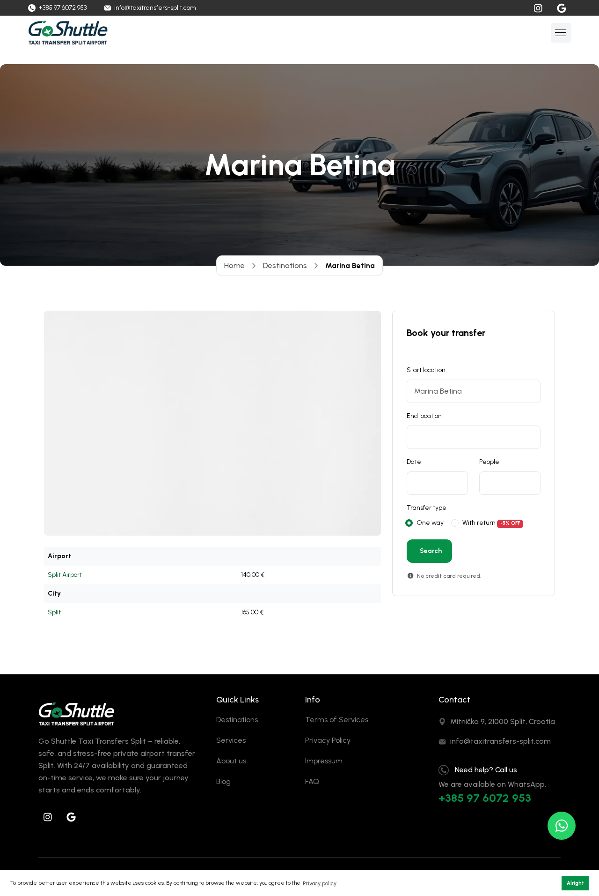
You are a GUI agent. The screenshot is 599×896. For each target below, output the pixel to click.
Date (414, 462)
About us (231, 760)
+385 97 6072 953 (484, 798)
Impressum (324, 760)
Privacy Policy (328, 740)
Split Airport (65, 575)
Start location (426, 370)
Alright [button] (575, 883)
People (489, 462)
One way (430, 523)
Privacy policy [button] (319, 883)
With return (479, 523)
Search (431, 551)
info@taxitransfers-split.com (500, 741)
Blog (223, 781)
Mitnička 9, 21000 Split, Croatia (502, 721)
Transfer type (426, 508)
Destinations (285, 265)
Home (234, 265)
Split (54, 612)
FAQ (312, 781)
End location (424, 416)
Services (231, 740)
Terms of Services (336, 719)
